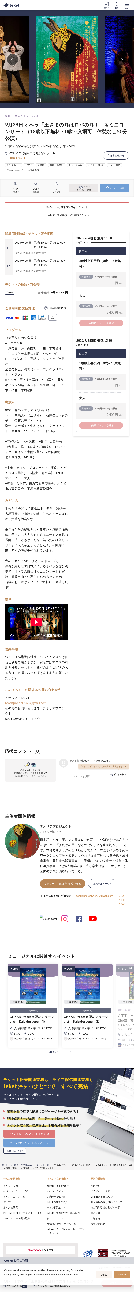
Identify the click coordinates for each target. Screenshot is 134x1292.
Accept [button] (122, 1274)
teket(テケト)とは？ (58, 1185)
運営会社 (95, 1212)
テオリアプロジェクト (55, 826)
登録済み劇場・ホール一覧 (61, 1223)
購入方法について (58, 308)
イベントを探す (11, 1185)
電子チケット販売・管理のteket (17, 1164)
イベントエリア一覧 (14, 1196)
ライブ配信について (58, 1207)
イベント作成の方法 (58, 1191)
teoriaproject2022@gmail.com (25, 703)
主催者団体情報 (116, 155)
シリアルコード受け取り (16, 1218)
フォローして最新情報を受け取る (62, 883)
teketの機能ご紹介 (57, 1202)
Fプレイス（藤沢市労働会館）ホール (56, 1285)
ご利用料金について (58, 1196)
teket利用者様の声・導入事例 (63, 1212)
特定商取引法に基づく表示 (105, 1207)
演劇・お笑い (12, 116)
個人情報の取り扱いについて (106, 1202)
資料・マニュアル (56, 1218)
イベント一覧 (42, 1164)
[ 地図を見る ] (17, 157)
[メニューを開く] (127, 5)
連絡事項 (62, 215)
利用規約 (95, 1185)
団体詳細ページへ (102, 883)
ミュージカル (31, 116)
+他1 (24, 1286)
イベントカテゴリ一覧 (15, 1191)
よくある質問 (10, 1207)
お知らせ (95, 1218)
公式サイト (48, 920)
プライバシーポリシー (103, 1191)
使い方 (7, 1202)
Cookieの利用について (103, 1196)
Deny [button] (104, 1274)
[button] (50, 1052)
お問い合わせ (98, 1223)
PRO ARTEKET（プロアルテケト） (22, 1212)
